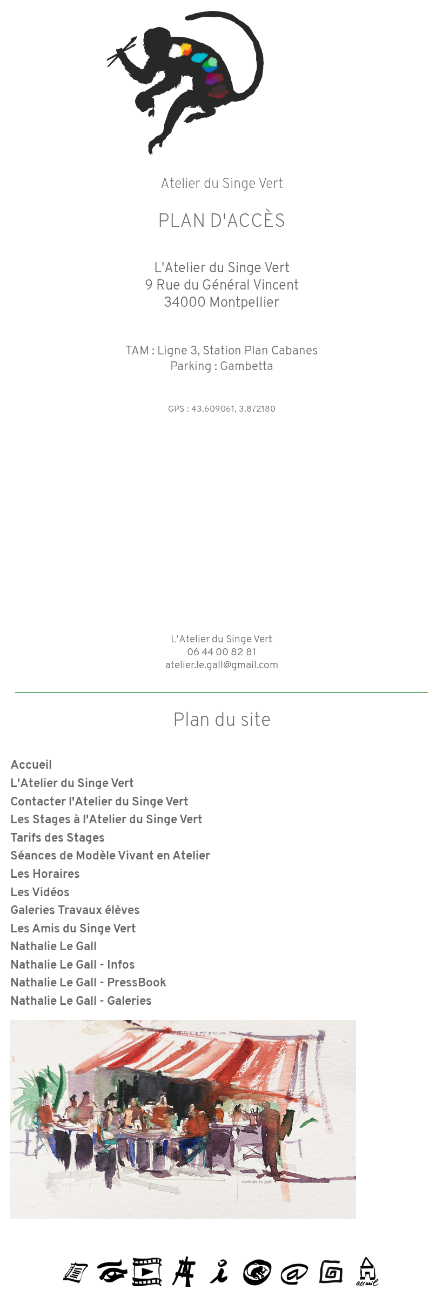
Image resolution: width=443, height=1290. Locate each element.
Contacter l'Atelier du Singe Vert (99, 802)
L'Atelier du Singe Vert (72, 784)
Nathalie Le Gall (53, 947)
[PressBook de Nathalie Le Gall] (75, 1267)
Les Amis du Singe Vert (73, 929)
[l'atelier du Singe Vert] (183, 1267)
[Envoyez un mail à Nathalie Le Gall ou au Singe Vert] (294, 1267)
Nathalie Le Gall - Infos (72, 965)
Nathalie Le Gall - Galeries (81, 1002)
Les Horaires (45, 875)
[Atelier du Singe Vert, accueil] (367, 1267)
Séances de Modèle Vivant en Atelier (110, 856)
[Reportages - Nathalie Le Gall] (147, 1267)
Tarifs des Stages (57, 838)
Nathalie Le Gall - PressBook (88, 983)
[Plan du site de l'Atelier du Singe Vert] (330, 1267)
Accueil (31, 766)
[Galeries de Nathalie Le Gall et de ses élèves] (112, 1267)
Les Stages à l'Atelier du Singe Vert (106, 820)
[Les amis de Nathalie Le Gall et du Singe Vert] (257, 1267)
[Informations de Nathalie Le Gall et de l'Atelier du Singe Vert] (220, 1267)
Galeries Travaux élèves (75, 911)
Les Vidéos (40, 893)
